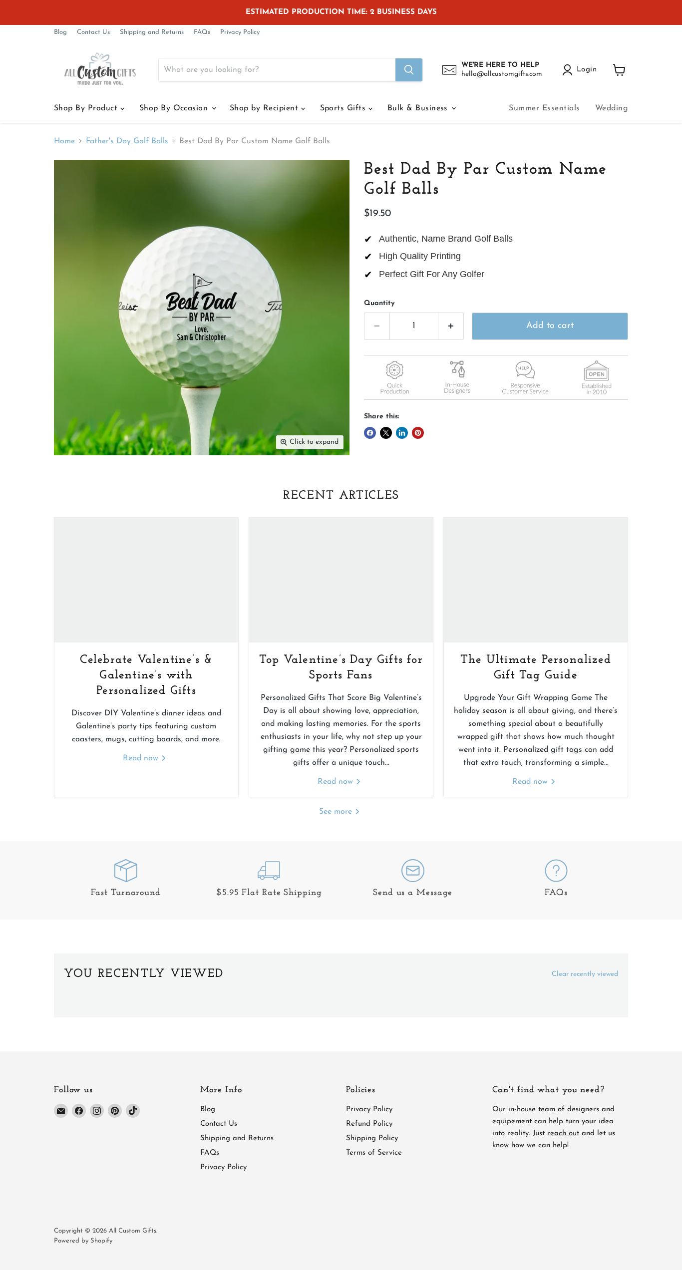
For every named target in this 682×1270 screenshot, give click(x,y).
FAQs (202, 32)
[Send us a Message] (413, 880)
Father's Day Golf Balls (127, 141)
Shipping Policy (372, 1138)
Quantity (379, 303)
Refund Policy (369, 1124)
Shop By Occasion (175, 108)
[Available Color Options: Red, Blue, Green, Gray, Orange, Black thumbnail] (231, 484)
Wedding (611, 108)
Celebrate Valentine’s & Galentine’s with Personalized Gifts (146, 675)
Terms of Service (374, 1153)
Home (64, 141)
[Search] (408, 69)
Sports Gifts (344, 108)
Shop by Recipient (265, 108)
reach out (563, 1133)
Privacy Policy (240, 32)
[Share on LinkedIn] (402, 433)
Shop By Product (87, 108)
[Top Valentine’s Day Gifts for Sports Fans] (341, 580)
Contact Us (93, 32)
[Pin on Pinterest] (418, 433)
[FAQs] (557, 880)
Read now (142, 758)
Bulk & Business (419, 108)
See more (336, 812)
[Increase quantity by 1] (451, 326)
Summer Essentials (544, 108)
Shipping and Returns (152, 32)
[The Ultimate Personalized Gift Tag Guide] (536, 580)
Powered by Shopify (83, 1241)
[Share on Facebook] (370, 433)
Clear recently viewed (585, 974)
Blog (60, 32)
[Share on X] (386, 433)
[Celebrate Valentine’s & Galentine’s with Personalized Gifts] (146, 580)
